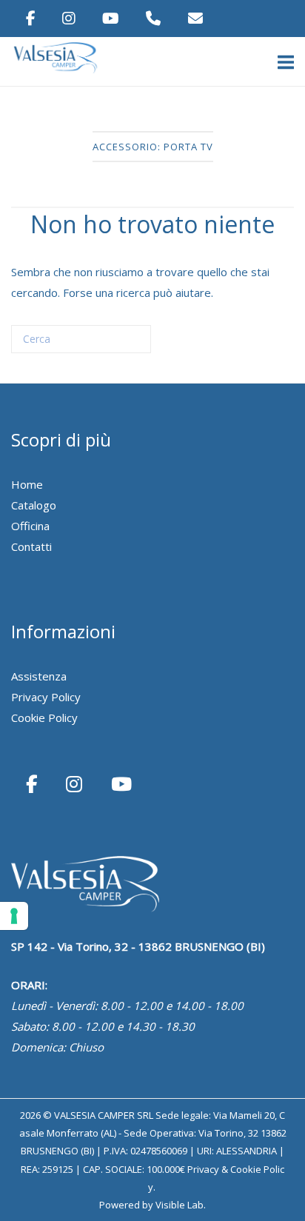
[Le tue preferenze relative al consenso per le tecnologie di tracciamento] (14, 916)
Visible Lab (179, 1204)
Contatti (31, 546)
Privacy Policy (46, 696)
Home (27, 484)
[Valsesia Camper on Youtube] (112, 18)
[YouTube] (121, 783)
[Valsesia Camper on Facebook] (32, 18)
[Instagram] (76, 783)
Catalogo (33, 505)
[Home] (59, 71)
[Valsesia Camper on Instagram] (70, 18)
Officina (30, 525)
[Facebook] (34, 783)
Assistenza (39, 676)
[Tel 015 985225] (155, 18)
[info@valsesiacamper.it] (195, 18)
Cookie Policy (44, 717)
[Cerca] (117, 344)
